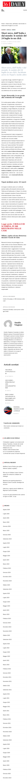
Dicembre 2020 (7, 727)
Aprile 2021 (6, 710)
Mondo (14, 29)
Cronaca (8, 29)
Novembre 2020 (7, 731)
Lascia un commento (7, 43)
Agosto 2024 (6, 543)
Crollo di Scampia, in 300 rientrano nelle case (14, 300)
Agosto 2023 (6, 593)
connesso (13, 426)
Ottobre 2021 (6, 685)
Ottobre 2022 (6, 635)
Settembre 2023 (7, 589)
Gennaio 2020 (7, 773)
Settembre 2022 (7, 639)
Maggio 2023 (6, 606)
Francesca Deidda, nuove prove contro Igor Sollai (13, 310)
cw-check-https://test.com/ (10, 371)
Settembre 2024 (7, 539)
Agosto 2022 (6, 643)
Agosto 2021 (6, 694)
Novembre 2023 (7, 580)
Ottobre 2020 (6, 736)
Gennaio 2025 (7, 534)
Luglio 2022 (6, 647)
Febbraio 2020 (7, 769)
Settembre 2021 (7, 689)
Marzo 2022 (6, 664)
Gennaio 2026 (7, 526)
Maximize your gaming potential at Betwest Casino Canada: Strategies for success (13, 482)
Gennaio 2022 (7, 673)
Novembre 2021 (7, 681)
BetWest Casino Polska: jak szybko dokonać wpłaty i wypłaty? (12, 467)
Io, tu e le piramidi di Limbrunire (11, 451)
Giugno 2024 (6, 551)
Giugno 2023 (6, 601)
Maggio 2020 (6, 756)
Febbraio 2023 (7, 618)
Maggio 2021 (6, 706)
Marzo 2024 (6, 564)
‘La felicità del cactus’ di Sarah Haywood (14, 453)
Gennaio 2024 (7, 572)
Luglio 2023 (6, 597)
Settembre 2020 (7, 740)
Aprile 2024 (6, 560)
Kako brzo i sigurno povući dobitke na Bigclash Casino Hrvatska (13, 489)
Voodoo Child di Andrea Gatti (11, 449)
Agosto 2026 (6, 509)
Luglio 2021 (6, 698)
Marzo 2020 (6, 765)
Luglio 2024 (6, 547)
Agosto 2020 (6, 744)
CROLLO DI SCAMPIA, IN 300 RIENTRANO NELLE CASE (13, 227)
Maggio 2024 (6, 555)
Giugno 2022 (6, 652)
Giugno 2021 (6, 702)
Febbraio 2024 (7, 568)
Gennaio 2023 (7, 622)
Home (3, 23)
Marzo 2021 (6, 715)
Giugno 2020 (6, 752)
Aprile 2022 (6, 660)
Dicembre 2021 (7, 677)
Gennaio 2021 (7, 723)
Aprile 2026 (6, 518)
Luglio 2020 (6, 748)
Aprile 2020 (6, 761)
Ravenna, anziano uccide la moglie (19, 408)
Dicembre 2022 (7, 627)
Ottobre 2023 (6, 585)
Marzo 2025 (6, 530)
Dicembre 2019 (7, 777)
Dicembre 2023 (7, 576)
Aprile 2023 (6, 610)
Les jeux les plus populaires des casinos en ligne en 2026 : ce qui (14, 495)
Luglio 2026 (6, 513)
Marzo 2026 (6, 522)
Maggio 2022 (6, 656)
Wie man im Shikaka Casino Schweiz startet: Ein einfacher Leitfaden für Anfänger (13, 474)
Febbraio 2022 (7, 668)
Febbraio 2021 (7, 719)
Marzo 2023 (6, 614)
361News (3, 29)
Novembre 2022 (7, 631)
